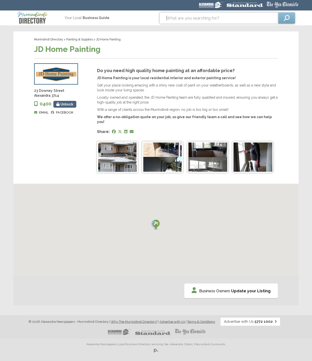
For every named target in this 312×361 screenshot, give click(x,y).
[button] (156, 224)
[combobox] (219, 18)
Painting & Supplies (79, 39)
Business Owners (235, 291)
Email (44, 112)
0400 (56, 104)
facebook (64, 112)
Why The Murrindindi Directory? (134, 321)
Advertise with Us (172, 321)
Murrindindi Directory (48, 39)
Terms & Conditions (201, 321)
